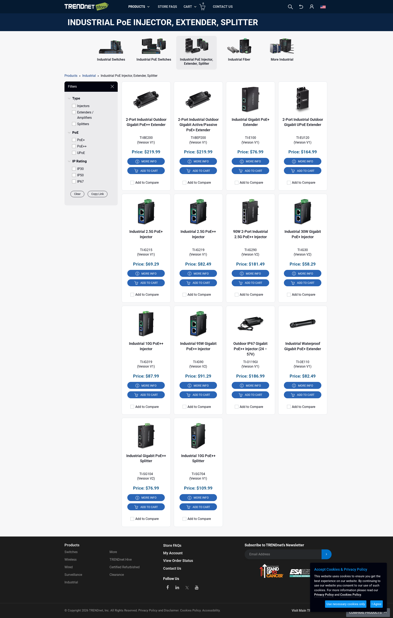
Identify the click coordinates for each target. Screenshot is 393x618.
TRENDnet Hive (121, 559)
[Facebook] (167, 587)
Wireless (70, 559)
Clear (77, 194)
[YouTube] (197, 587)
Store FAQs (167, 7)
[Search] (290, 6)
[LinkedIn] (177, 587)
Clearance (117, 575)
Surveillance (73, 575)
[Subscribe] (327, 554)
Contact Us (223, 7)
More (113, 552)
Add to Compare (147, 182)
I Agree (376, 604)
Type (76, 98)
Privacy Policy (324, 594)
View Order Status (178, 560)
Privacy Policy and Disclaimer (158, 610)
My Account (173, 553)
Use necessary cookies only (345, 604)
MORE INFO (149, 161)
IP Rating (79, 161)
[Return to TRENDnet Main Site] (301, 6)
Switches (71, 552)
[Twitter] (187, 587)
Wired (68, 567)
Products (70, 76)
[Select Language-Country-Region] (323, 6)
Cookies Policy (190, 610)
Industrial (71, 582)
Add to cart (149, 170)
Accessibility (211, 610)
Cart (188, 7)
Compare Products (366, 613)
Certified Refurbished (125, 567)
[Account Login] (312, 6)
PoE (75, 132)
